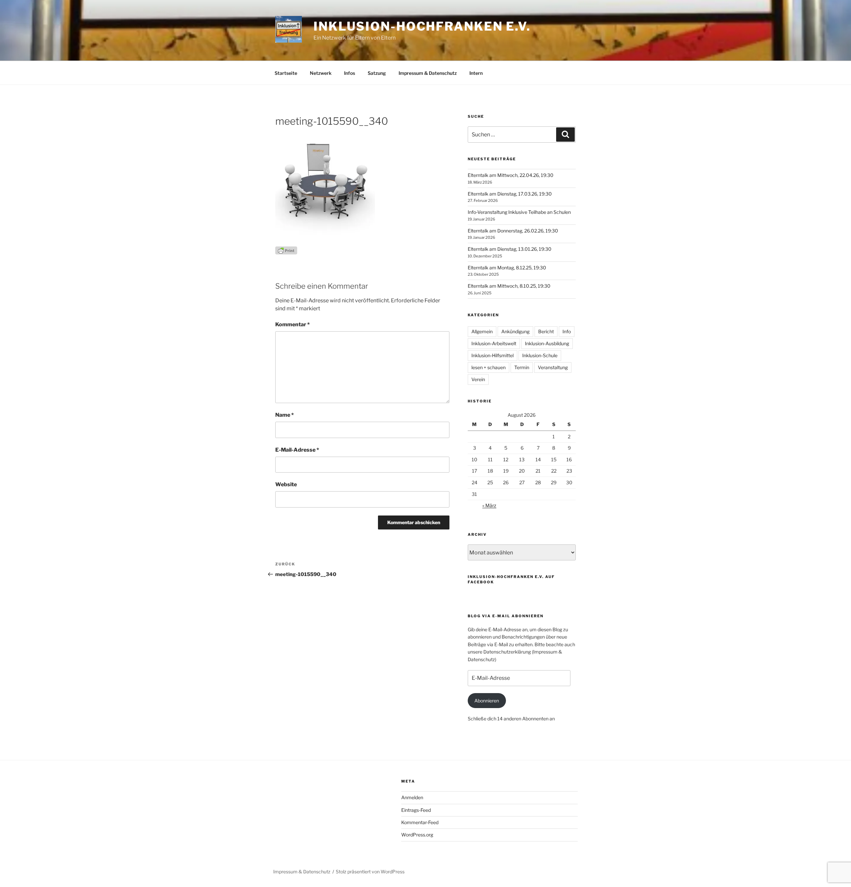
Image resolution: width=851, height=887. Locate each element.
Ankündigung (515, 331)
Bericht (546, 331)
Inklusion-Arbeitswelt (493, 343)
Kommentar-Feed (419, 822)
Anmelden (412, 797)
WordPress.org (417, 834)
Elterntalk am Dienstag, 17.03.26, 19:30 (510, 194)
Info (566, 331)
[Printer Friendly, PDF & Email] (286, 250)
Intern (476, 73)
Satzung (377, 73)
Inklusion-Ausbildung (547, 343)
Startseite (286, 73)
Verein (478, 379)
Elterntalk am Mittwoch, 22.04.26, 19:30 (510, 175)
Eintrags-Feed (416, 810)
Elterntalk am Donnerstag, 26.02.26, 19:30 (513, 230)
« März (489, 505)
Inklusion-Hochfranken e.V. (422, 26)
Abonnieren (486, 700)
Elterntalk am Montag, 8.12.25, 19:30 (507, 267)
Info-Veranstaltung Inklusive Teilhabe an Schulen (519, 212)
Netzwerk (320, 73)
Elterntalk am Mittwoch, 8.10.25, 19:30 (509, 286)
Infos (349, 73)
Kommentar (292, 324)
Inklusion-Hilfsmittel (492, 355)
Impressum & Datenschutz (428, 73)
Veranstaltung (553, 367)
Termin (521, 367)
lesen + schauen (488, 367)
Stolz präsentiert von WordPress (370, 871)
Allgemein (482, 331)
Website (286, 484)
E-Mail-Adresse (297, 450)
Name (284, 415)
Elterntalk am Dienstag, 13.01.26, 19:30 (509, 249)
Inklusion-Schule (539, 355)
